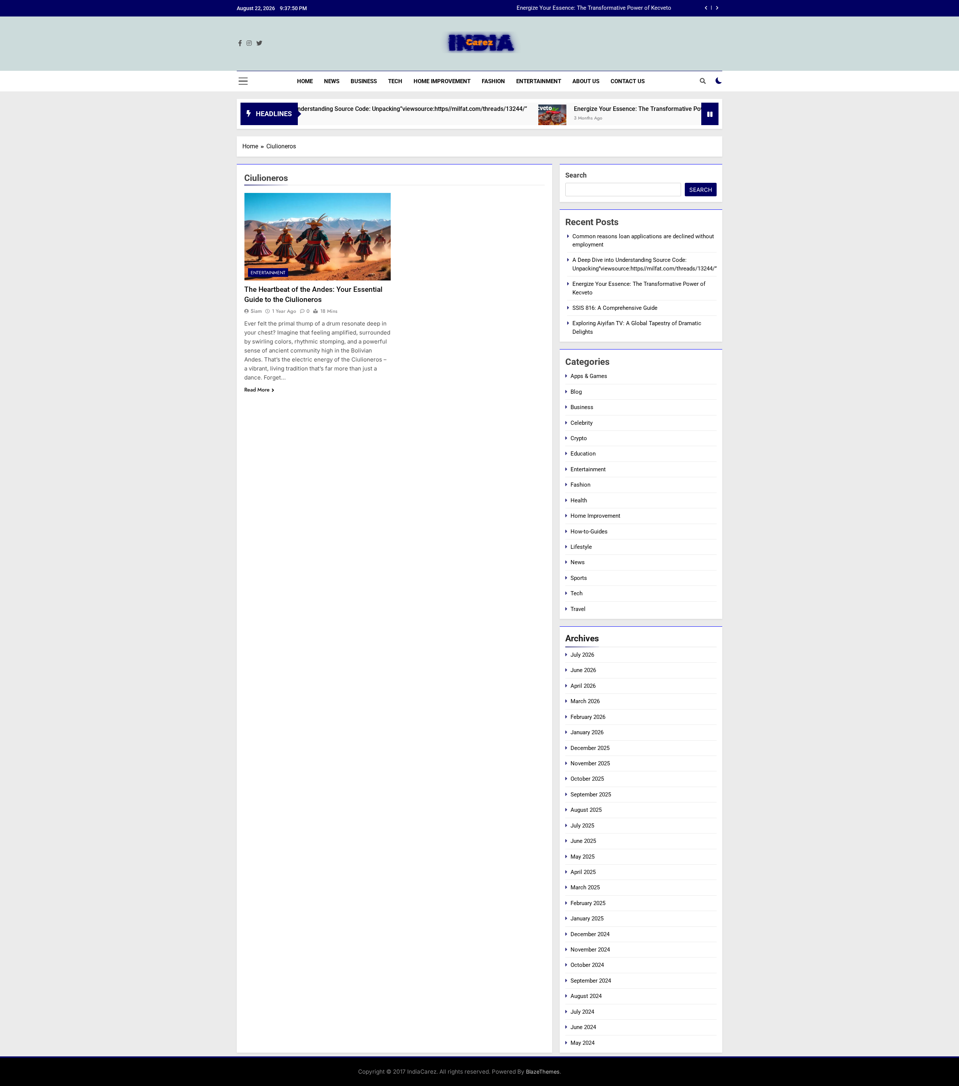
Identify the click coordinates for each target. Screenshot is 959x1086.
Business (364, 81)
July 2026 (582, 654)
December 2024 (590, 934)
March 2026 (585, 701)
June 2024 (583, 1027)
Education (583, 453)
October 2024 (587, 965)
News (331, 81)
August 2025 (586, 810)
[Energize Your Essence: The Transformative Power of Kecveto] (514, 119)
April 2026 (583, 686)
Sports (579, 578)
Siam (256, 311)
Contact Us (628, 81)
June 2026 (583, 670)
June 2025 (583, 841)
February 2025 (588, 903)
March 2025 (585, 887)
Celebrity (582, 423)
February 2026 (588, 717)
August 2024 (586, 996)
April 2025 (583, 872)
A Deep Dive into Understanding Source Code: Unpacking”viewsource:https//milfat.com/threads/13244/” (349, 108)
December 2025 (590, 748)
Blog (576, 391)
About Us (585, 81)
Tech (395, 81)
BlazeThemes (543, 1071)
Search (576, 175)
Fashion (493, 81)
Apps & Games (589, 376)
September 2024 (591, 980)
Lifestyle (581, 547)
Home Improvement (442, 81)
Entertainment (538, 81)
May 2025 (583, 856)
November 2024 (590, 949)
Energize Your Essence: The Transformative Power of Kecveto (594, 8)
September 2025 (591, 794)
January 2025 (587, 918)
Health (579, 500)
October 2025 (587, 778)
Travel (578, 609)
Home (305, 81)
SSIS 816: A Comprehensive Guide (614, 308)
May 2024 (583, 1043)
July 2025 (582, 825)
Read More (257, 389)
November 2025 (590, 763)
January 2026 (587, 732)
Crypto (579, 438)
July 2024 (582, 1011)
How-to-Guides (589, 531)
